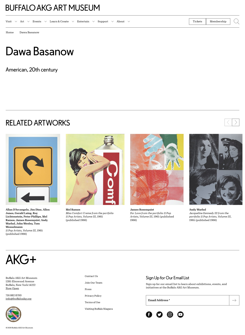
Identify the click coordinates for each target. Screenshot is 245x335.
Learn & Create (59, 21)
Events (37, 21)
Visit (9, 21)
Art (22, 21)
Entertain (83, 21)
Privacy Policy (93, 295)
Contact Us (91, 276)
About (120, 21)
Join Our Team (93, 282)
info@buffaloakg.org (18, 298)
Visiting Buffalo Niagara (99, 308)
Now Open (12, 288)
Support (103, 21)
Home (10, 32)
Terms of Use (92, 302)
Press (88, 289)
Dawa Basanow (29, 32)
